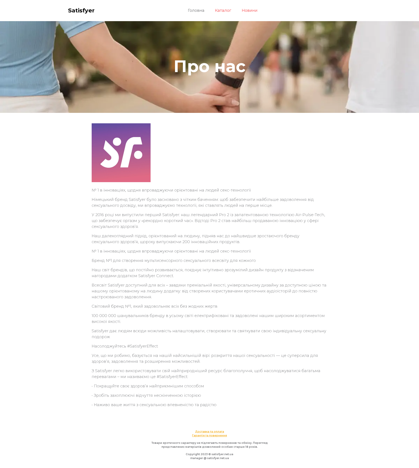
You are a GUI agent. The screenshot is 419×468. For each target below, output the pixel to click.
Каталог (223, 10)
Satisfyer (81, 10)
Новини (250, 10)
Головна (196, 10)
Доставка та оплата (209, 431)
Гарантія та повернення (209, 435)
